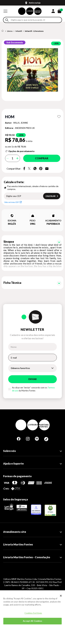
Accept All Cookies (32, 621)
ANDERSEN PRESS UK (25, 128)
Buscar (7, 20)
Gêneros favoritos (20, 368)
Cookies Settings (33, 613)
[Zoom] (32, 70)
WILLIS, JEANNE (20, 123)
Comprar (41, 158)
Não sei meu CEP (11, 202)
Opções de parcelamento (21, 151)
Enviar (32, 379)
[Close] (61, 595)
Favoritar (59, 116)
